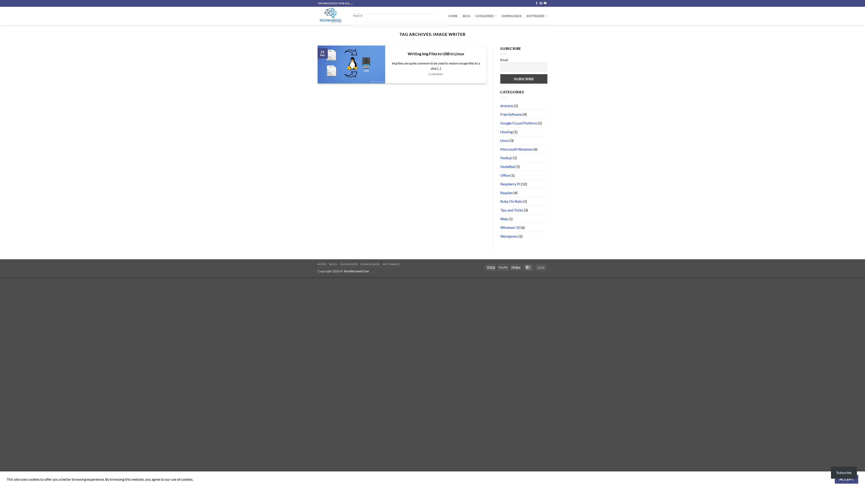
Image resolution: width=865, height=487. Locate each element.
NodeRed (507, 166)
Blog (466, 16)
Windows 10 (510, 227)
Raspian (506, 193)
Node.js (506, 158)
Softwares (535, 16)
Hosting (506, 132)
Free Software (511, 114)
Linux (504, 140)
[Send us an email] (540, 3)
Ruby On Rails (511, 201)
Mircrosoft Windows (516, 149)
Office (505, 175)
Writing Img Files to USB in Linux (436, 54)
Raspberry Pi (510, 184)
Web (504, 219)
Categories (484, 16)
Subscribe (843, 472)
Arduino (506, 105)
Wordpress (509, 236)
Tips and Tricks (511, 210)
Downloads (511, 16)
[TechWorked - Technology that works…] (332, 16)
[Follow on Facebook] (536, 3)
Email (504, 60)
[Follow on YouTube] (545, 3)
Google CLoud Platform (518, 123)
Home (453, 16)
